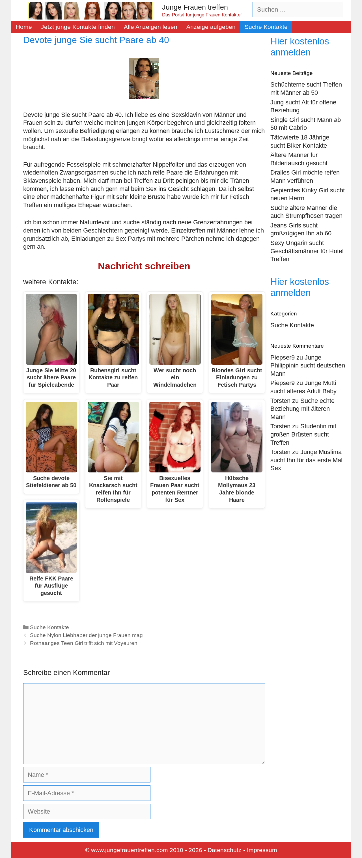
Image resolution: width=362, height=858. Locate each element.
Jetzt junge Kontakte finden (78, 26)
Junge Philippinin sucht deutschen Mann (307, 365)
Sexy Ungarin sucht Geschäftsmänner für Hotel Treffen (307, 251)
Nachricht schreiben (144, 266)
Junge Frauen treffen (195, 7)
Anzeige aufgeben (211, 26)
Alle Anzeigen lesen (150, 26)
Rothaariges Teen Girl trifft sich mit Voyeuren (83, 643)
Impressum (262, 850)
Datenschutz (225, 850)
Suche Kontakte (266, 26)
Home (24, 26)
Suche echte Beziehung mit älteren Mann (302, 408)
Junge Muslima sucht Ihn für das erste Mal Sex (306, 460)
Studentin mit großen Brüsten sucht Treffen (303, 434)
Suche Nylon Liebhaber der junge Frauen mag (86, 635)
